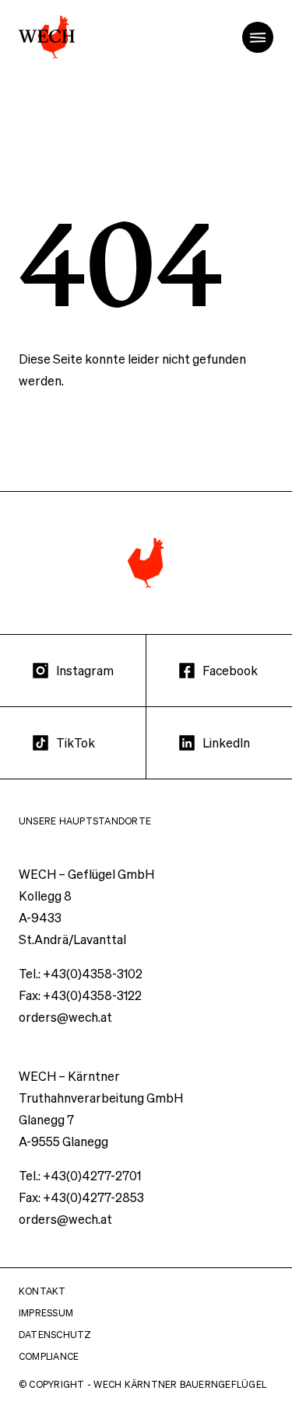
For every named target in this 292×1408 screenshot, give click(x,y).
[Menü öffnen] (257, 37)
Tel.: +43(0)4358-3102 (80, 973)
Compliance (49, 1356)
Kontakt (42, 1291)
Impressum (46, 1313)
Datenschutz (55, 1334)
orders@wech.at (65, 1017)
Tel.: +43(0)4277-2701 (80, 1175)
